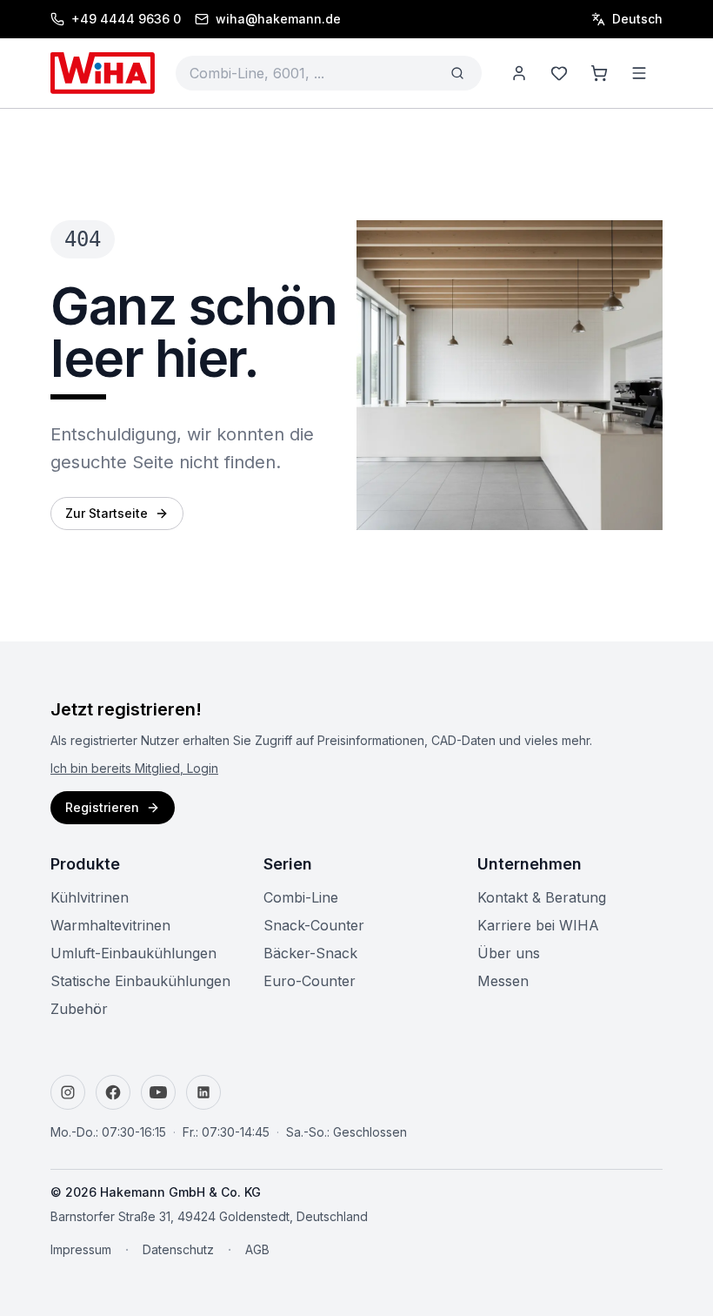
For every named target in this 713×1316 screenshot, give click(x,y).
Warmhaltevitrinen (110, 925)
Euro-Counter (309, 981)
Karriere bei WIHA (538, 925)
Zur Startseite (106, 513)
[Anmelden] (519, 73)
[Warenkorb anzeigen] (599, 73)
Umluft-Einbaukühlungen (133, 953)
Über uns (508, 953)
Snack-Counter (313, 925)
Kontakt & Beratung (541, 897)
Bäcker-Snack (310, 953)
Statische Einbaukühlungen (140, 981)
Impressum (80, 1249)
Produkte (85, 864)
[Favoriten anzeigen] (559, 73)
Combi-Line (300, 897)
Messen (503, 981)
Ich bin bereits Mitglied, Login (134, 768)
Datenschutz (178, 1249)
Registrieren (102, 807)
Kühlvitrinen (89, 897)
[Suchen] (457, 73)
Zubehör (79, 1008)
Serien (287, 864)
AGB (257, 1249)
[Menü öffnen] (639, 73)
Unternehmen (529, 864)
